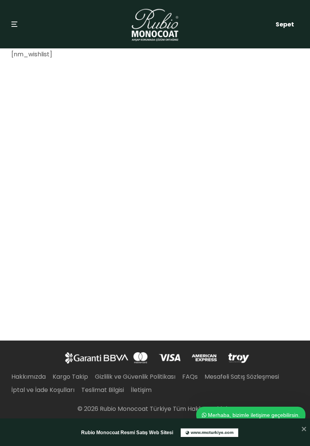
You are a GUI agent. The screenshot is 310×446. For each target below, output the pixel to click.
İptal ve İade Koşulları (42, 390)
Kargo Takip (70, 376)
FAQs (190, 376)
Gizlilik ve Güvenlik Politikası (135, 376)
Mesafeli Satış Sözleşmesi (242, 376)
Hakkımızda (28, 376)
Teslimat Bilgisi (102, 390)
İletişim (141, 390)
